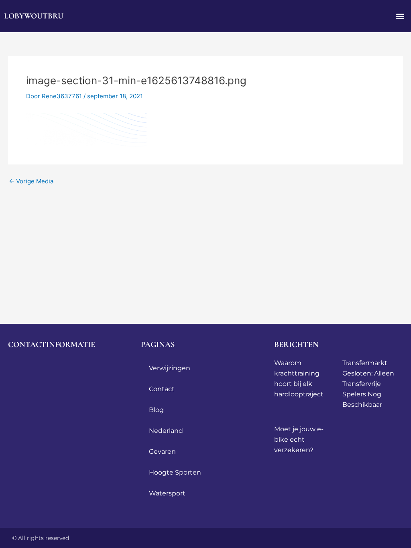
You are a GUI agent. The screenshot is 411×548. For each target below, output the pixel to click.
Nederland (166, 430)
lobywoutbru (33, 16)
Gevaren (162, 451)
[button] (400, 16)
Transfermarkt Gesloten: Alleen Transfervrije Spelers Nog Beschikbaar (368, 383)
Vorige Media (31, 181)
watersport (167, 493)
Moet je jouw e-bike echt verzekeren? (299, 439)
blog (156, 410)
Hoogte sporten (175, 472)
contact (162, 389)
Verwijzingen (169, 368)
